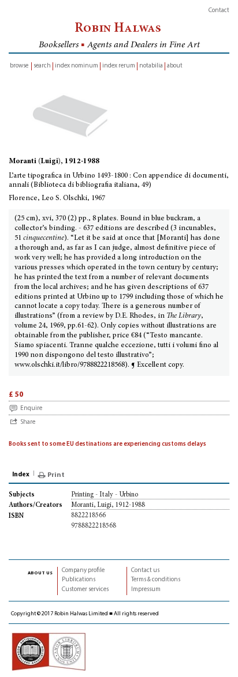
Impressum (146, 589)
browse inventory (19, 66)
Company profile (83, 570)
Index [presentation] (20, 475)
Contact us (145, 570)
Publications (78, 580)
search (42, 66)
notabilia (151, 66)
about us (40, 572)
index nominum (76, 66)
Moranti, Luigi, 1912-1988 (108, 505)
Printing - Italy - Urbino (104, 494)
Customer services (85, 589)
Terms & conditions (155, 580)
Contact (219, 10)
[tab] (22, 475)
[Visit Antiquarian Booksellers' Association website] (48, 652)
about (175, 66)
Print (56, 475)
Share (27, 422)
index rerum (118, 66)
